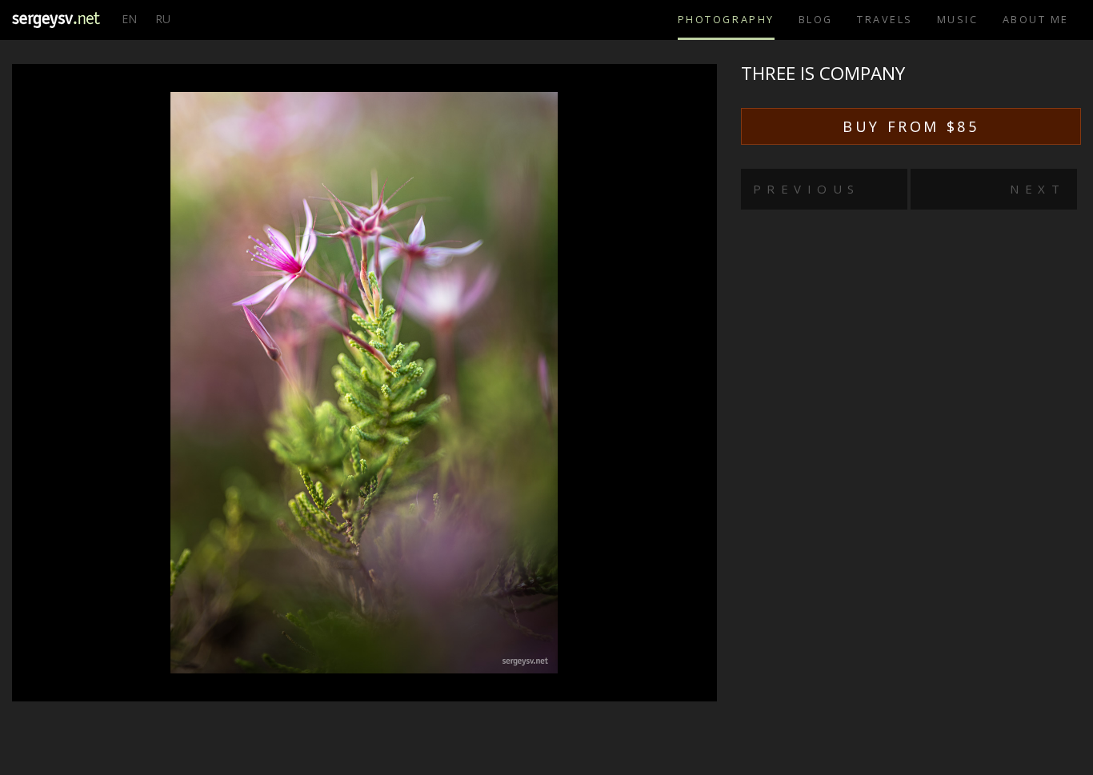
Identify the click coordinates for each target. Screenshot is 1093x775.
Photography (726, 19)
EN (129, 18)
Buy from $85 (911, 126)
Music (958, 19)
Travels (885, 19)
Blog (816, 19)
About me (1036, 19)
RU (162, 18)
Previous (806, 189)
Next (1037, 189)
